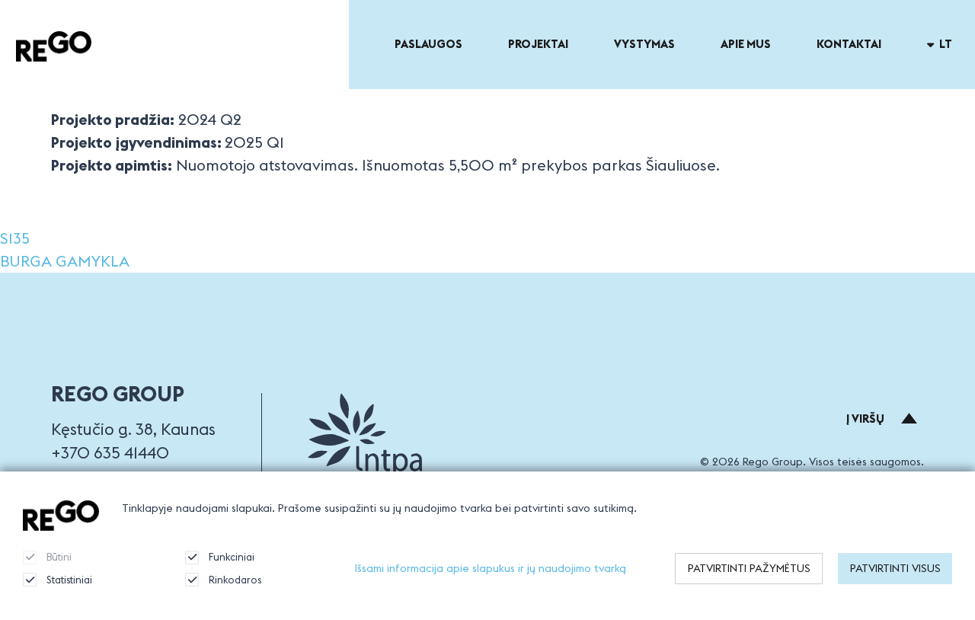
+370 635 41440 (110, 453)
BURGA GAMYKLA (64, 260)
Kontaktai (849, 44)
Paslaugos (428, 44)
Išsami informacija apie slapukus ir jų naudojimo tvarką (490, 568)
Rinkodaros (235, 580)
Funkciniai (231, 557)
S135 (15, 238)
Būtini (59, 557)
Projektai (538, 44)
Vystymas (644, 44)
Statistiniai (69, 580)
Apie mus (746, 44)
